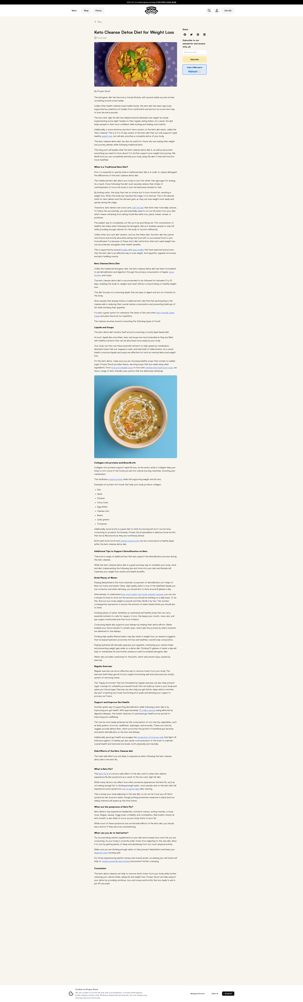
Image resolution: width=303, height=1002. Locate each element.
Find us (99, 10)
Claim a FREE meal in (194, 67)
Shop (86, 10)
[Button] (209, 10)
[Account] (217, 10)
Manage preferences (198, 993)
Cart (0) (227, 10)
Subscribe (194, 59)
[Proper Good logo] (151, 10)
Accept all (228, 993)
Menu (74, 10)
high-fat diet (138, 207)
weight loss (107, 136)
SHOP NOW (171, 2)
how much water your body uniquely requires (142, 594)
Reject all (215, 993)
